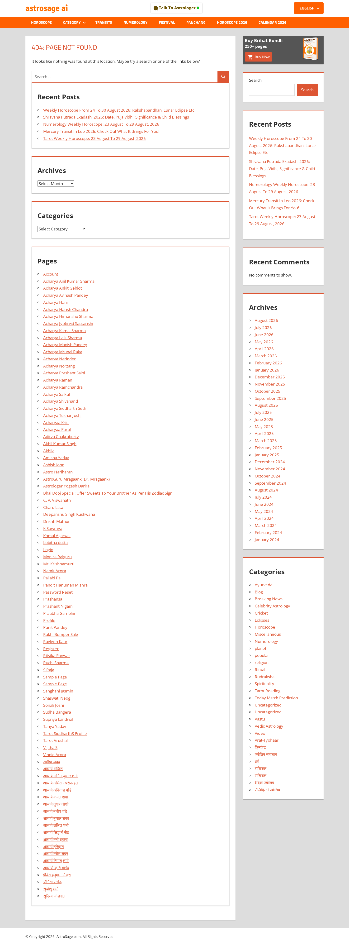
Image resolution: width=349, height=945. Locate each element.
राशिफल (260, 768)
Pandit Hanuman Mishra (65, 585)
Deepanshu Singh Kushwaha (69, 514)
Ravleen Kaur (55, 641)
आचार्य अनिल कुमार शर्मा (60, 775)
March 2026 (266, 355)
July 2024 (263, 497)
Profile (49, 620)
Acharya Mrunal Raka (62, 351)
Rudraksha (264, 676)
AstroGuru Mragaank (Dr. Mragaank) (76, 479)
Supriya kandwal (58, 719)
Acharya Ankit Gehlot (62, 288)
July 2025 (263, 412)
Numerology (135, 22)
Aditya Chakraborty (61, 436)
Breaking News (269, 598)
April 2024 (264, 518)
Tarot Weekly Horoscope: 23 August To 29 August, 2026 (94, 138)
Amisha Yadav (56, 457)
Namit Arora (54, 570)
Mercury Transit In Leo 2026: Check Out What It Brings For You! (101, 131)
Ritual (260, 669)
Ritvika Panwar (56, 655)
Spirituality (264, 683)
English (307, 8)
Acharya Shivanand (60, 401)
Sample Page (55, 677)
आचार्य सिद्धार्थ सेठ (56, 832)
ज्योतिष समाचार (266, 754)
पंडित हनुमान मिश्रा (57, 875)
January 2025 (267, 455)
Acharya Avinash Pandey (65, 295)
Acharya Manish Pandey (65, 344)
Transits (103, 22)
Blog (259, 592)
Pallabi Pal (52, 578)
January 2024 (267, 539)
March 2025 (266, 440)
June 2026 (264, 334)
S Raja (48, 670)
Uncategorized (268, 705)
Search (255, 80)
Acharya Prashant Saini (64, 373)
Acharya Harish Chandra (65, 309)
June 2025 (264, 419)
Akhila (48, 450)
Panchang (196, 22)
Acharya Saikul (56, 394)
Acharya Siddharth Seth (64, 408)
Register (51, 648)
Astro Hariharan (58, 472)
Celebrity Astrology (272, 606)
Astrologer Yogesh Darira (66, 486)
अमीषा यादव (51, 761)
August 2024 (266, 490)
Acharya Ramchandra (63, 387)
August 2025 (266, 405)
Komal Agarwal (57, 535)
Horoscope (41, 22)
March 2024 (266, 525)
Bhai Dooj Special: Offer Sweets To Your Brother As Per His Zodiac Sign (107, 493)
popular (262, 655)
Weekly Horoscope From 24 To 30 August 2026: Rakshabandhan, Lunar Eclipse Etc (118, 110)
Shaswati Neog (56, 698)
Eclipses (262, 620)
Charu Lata (53, 507)
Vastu (260, 719)
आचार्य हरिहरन (53, 846)
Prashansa (52, 599)
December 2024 (270, 461)
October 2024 (267, 476)
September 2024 (270, 483)
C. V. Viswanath (57, 500)
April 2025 (264, 433)
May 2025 (264, 426)
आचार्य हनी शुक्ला (55, 839)
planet (260, 648)
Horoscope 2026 (232, 22)
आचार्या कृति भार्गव (56, 867)
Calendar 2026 (272, 22)
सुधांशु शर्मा (50, 889)
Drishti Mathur (56, 521)
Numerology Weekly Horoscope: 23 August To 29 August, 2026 (101, 124)
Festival (167, 22)
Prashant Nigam (58, 606)
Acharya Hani (55, 302)
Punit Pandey (55, 627)
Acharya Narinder (59, 359)
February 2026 (268, 363)
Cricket (261, 613)
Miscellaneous (268, 634)
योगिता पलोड (52, 881)
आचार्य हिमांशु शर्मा (56, 860)
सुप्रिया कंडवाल (54, 896)
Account (50, 274)
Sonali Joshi (53, 705)
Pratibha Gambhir (59, 613)
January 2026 (267, 370)
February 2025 (268, 447)
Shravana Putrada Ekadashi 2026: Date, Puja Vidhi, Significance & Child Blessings (116, 117)
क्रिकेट (260, 747)
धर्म (257, 761)
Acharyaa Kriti (56, 422)
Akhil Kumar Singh (59, 443)
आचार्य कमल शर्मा (55, 797)
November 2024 (270, 469)
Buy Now (262, 56)
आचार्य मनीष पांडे (55, 811)
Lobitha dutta (55, 542)
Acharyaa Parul (57, 429)
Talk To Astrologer (177, 7)
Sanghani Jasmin (58, 691)
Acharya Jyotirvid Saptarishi (68, 323)
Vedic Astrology (269, 726)
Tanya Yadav (54, 726)
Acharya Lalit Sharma (62, 337)
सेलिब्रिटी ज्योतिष (267, 789)
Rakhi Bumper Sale (60, 634)
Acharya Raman (57, 380)
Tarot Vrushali (56, 740)
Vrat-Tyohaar (266, 740)
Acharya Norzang (59, 366)
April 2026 (264, 348)
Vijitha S (50, 747)
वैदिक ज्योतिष (264, 782)
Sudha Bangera (57, 712)
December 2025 (270, 377)
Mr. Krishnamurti (58, 564)
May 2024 (264, 511)
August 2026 (266, 320)
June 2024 (264, 504)
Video (260, 733)
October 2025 (267, 391)
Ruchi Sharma (56, 662)
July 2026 (263, 327)
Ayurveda (263, 584)
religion (262, 662)
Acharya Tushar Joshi (62, 415)
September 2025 (270, 398)
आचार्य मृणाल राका (56, 818)
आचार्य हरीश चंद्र (55, 853)
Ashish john (53, 465)
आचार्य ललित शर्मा (56, 825)
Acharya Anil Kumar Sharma (68, 281)
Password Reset (58, 592)
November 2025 (270, 384)
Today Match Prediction (276, 698)
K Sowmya (52, 528)
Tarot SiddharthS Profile (65, 733)
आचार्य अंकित (53, 768)
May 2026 (264, 341)
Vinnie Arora (54, 754)
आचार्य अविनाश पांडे (57, 790)
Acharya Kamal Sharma (64, 330)
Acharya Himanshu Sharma (68, 316)
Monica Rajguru (57, 556)
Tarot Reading (267, 690)
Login (48, 549)
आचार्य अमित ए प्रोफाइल (60, 783)
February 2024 (268, 532)
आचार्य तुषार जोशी (56, 804)
